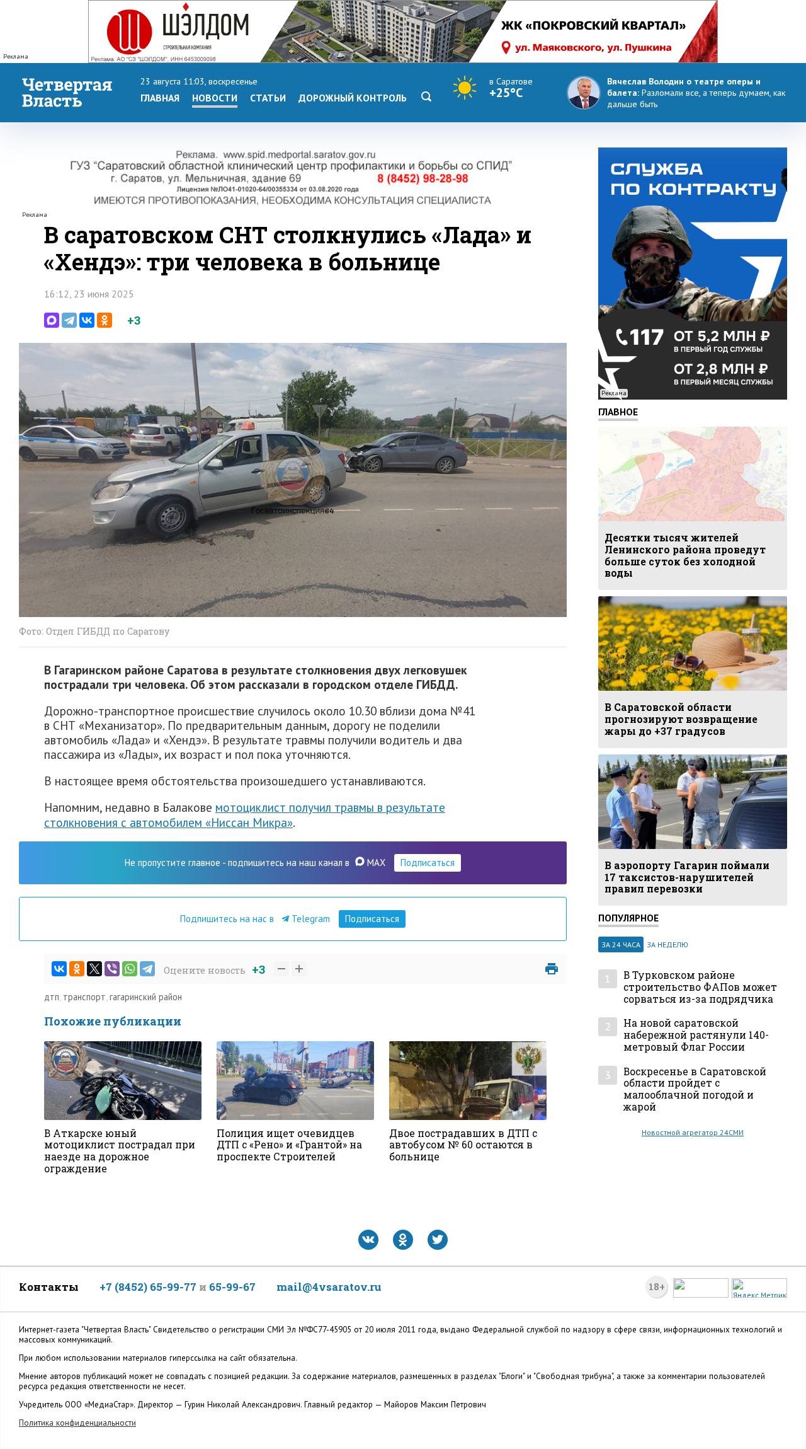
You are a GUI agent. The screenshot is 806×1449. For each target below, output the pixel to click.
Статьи (268, 97)
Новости (214, 97)
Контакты (49, 1286)
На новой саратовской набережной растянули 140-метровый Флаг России (696, 1035)
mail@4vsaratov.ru (329, 1286)
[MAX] (51, 320)
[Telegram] (69, 320)
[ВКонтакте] (86, 320)
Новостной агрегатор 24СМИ (693, 1132)
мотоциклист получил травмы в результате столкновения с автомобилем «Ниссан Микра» (244, 814)
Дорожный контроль (352, 97)
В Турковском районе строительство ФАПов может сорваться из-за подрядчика (700, 987)
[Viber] (112, 968)
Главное (618, 411)
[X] (94, 968)
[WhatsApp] (129, 968)
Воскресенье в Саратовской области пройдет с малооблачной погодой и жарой (694, 1089)
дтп (51, 997)
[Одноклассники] (104, 320)
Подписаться (427, 863)
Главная (159, 97)
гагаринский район (146, 997)
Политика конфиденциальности (77, 1422)
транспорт (84, 997)
